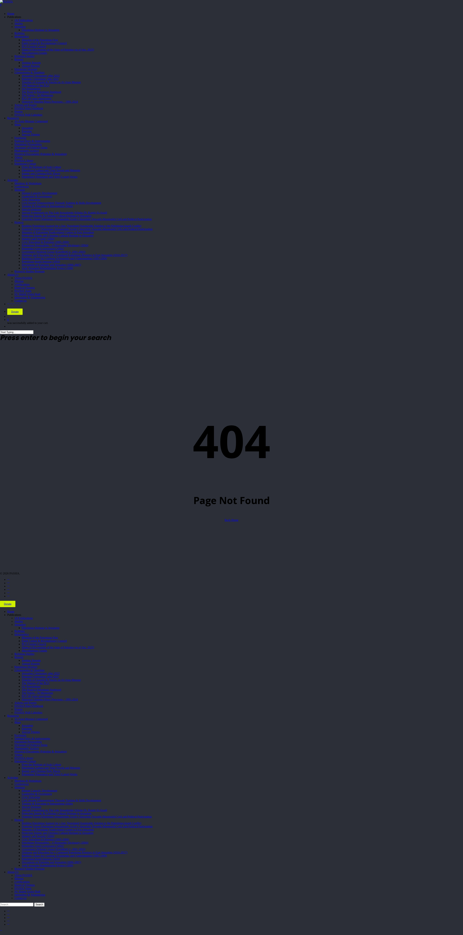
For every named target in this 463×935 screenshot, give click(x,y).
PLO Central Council (34, 644)
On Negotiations (31, 686)
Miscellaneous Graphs (34, 650)
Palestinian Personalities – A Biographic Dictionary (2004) (55, 842)
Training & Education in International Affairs (47, 803)
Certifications (22, 881)
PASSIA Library (23, 758)
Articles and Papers (25, 702)
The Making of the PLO (35, 683)
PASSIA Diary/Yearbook (28, 705)
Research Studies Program (29, 868)
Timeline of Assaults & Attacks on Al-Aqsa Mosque (51, 679)
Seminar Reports (31, 660)
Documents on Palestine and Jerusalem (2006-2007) (51, 862)
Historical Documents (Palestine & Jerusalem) (40, 751)
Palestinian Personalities (28, 741)
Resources (13, 715)
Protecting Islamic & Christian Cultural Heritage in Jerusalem (56, 813)
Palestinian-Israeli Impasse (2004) (41, 858)
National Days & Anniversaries (32, 738)
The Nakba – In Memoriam (37, 692)
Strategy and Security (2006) (38, 836)
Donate (15, 311)
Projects (19, 819)
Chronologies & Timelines (29, 670)
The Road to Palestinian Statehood (41, 689)
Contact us (20, 898)
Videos (18, 754)
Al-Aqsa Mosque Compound (31, 719)
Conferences (21, 784)
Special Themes (31, 732)
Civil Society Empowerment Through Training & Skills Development (61, 800)
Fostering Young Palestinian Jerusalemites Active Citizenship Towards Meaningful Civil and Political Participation (87, 816)
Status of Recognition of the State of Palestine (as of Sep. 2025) (58, 647)
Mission (19, 878)
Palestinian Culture (25, 761)
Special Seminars (31, 806)
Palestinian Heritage (25, 666)
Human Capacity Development (39, 790)
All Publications (23, 618)
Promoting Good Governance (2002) (43, 845)
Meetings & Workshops (27, 780)
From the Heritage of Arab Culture (41, 764)
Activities (12, 777)
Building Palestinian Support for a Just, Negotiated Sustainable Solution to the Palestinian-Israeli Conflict (81, 823)
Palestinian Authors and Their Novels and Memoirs (51, 767)
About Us (12, 872)
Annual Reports (31, 663)
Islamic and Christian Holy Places (41, 771)
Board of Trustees (24, 885)
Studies (18, 621)
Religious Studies (24, 653)
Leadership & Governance (37, 793)
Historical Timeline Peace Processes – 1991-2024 (50, 699)
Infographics (21, 634)
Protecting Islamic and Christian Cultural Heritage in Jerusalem (57, 832)
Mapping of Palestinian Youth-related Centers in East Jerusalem (58, 829)
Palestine (27, 728)
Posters (18, 709)
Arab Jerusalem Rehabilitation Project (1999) (47, 865)
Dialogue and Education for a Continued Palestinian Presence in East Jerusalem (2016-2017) (74, 852)
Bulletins (19, 631)
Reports (18, 657)
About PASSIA (23, 875)
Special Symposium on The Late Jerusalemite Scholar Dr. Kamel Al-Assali (64, 810)
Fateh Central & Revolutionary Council (44, 640)
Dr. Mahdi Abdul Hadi (27, 891)
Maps (17, 722)
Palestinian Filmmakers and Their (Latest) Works (49, 774)
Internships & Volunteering (29, 894)
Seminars (19, 787)
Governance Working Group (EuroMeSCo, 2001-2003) (53, 849)
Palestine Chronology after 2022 (40, 676)
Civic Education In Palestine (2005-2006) (45, 839)
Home (10, 611)
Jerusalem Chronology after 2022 (41, 673)
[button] (1, 930)
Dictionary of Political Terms (30, 745)
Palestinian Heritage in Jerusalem (40, 627)
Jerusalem (20, 624)
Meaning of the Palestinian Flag (40, 637)
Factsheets (20, 735)
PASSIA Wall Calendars (28, 712)
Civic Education (31, 797)
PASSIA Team (22, 888)
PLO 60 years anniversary (37, 696)
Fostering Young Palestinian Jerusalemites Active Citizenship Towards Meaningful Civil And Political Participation (87, 826)
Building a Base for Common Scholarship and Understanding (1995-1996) (64, 855)
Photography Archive (26, 748)
